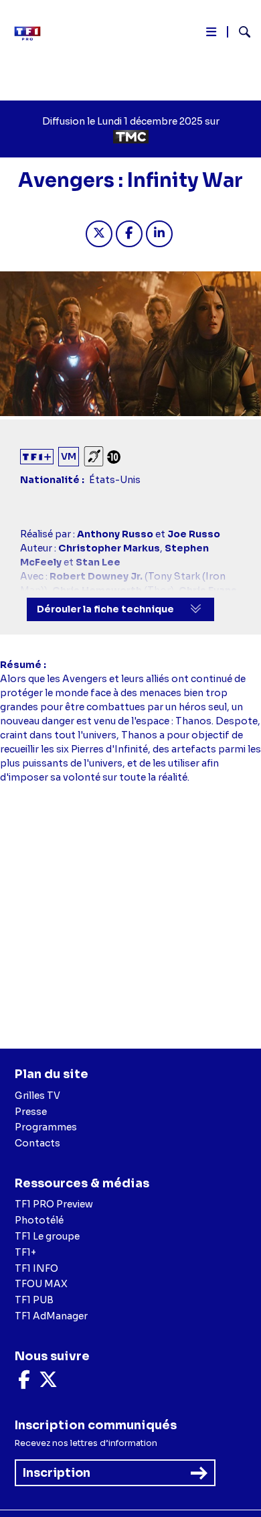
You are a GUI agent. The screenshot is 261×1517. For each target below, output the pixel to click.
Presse (31, 1112)
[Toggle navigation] (211, 34)
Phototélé (39, 1220)
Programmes (46, 1127)
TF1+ (25, 1252)
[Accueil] (32, 33)
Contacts (37, 1143)
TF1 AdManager (51, 1316)
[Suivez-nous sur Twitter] (48, 1383)
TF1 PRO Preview (54, 1204)
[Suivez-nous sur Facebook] (24, 1383)
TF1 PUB (34, 1300)
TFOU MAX (41, 1284)
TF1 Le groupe (47, 1236)
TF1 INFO (36, 1268)
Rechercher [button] (239, 32)
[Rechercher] (239, 33)
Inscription (56, 1472)
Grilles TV (37, 1096)
